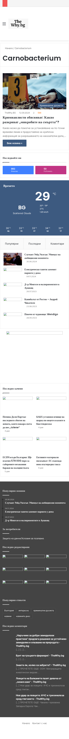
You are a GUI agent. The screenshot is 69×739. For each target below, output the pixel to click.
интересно (24, 610)
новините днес (23, 616)
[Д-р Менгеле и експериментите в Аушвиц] (13, 289)
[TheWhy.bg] (18, 24)
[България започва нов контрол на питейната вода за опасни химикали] (56, 586)
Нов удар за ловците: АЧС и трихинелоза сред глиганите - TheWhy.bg (40, 697)
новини (7, 616)
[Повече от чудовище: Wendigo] (13, 319)
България (9, 610)
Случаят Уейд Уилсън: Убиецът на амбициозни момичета (42, 256)
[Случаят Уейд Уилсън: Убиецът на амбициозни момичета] (13, 259)
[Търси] (64, 25)
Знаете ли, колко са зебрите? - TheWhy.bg (41, 665)
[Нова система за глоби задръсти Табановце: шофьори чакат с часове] (13, 586)
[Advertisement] (44, 21)
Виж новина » (14, 143)
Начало (8, 48)
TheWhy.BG (10, 112)
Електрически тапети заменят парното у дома (40, 271)
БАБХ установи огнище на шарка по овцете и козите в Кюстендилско (50, 420)
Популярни (11, 243)
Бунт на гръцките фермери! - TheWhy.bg (40, 655)
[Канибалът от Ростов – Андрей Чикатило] (13, 304)
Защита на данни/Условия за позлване (23, 538)
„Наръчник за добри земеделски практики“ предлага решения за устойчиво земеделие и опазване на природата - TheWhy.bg (41, 640)
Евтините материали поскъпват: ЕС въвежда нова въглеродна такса (48, 461)
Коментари (57, 243)
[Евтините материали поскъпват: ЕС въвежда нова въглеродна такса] (51, 445)
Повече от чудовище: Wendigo (41, 314)
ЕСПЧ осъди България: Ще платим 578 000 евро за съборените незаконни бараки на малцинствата (17, 463)
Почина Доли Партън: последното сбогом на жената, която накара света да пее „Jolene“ (17, 422)
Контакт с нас (39, 723)
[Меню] (4, 25)
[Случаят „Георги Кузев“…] (56, 573)
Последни (34, 243)
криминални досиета (43, 610)
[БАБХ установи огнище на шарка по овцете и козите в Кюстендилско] (51, 405)
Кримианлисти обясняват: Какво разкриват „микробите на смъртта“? (31, 119)
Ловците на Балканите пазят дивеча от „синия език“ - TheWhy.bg (38, 680)
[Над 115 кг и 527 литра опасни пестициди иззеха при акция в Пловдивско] (13, 560)
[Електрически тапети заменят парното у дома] (13, 274)
